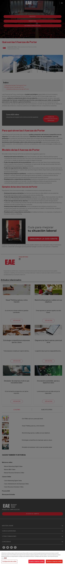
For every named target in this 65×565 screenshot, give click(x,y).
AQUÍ (5, 558)
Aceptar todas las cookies (36, 561)
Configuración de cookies (9, 561)
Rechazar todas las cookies (54, 561)
